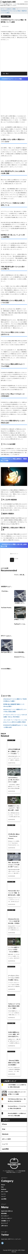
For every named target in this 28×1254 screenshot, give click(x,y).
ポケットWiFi (6, 1139)
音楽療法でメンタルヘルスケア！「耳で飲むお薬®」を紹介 (13, 808)
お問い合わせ (4, 1225)
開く (7, 73)
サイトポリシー (5, 1216)
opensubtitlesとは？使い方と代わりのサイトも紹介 (13, 780)
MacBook (3, 1189)
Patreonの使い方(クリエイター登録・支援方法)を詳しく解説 (14, 893)
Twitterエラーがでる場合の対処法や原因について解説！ (14, 1006)
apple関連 (5, 1149)
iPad (3, 1129)
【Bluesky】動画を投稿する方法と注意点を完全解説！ (13, 1063)
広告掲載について (5, 1220)
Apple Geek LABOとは (7, 1211)
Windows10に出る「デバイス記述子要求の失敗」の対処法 (13, 921)
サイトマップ (4, 1223)
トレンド (3, 1196)
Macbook (5, 1134)
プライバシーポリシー (6, 1218)
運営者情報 (4, 1213)
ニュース (5, 1144)
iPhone (4, 1124)
